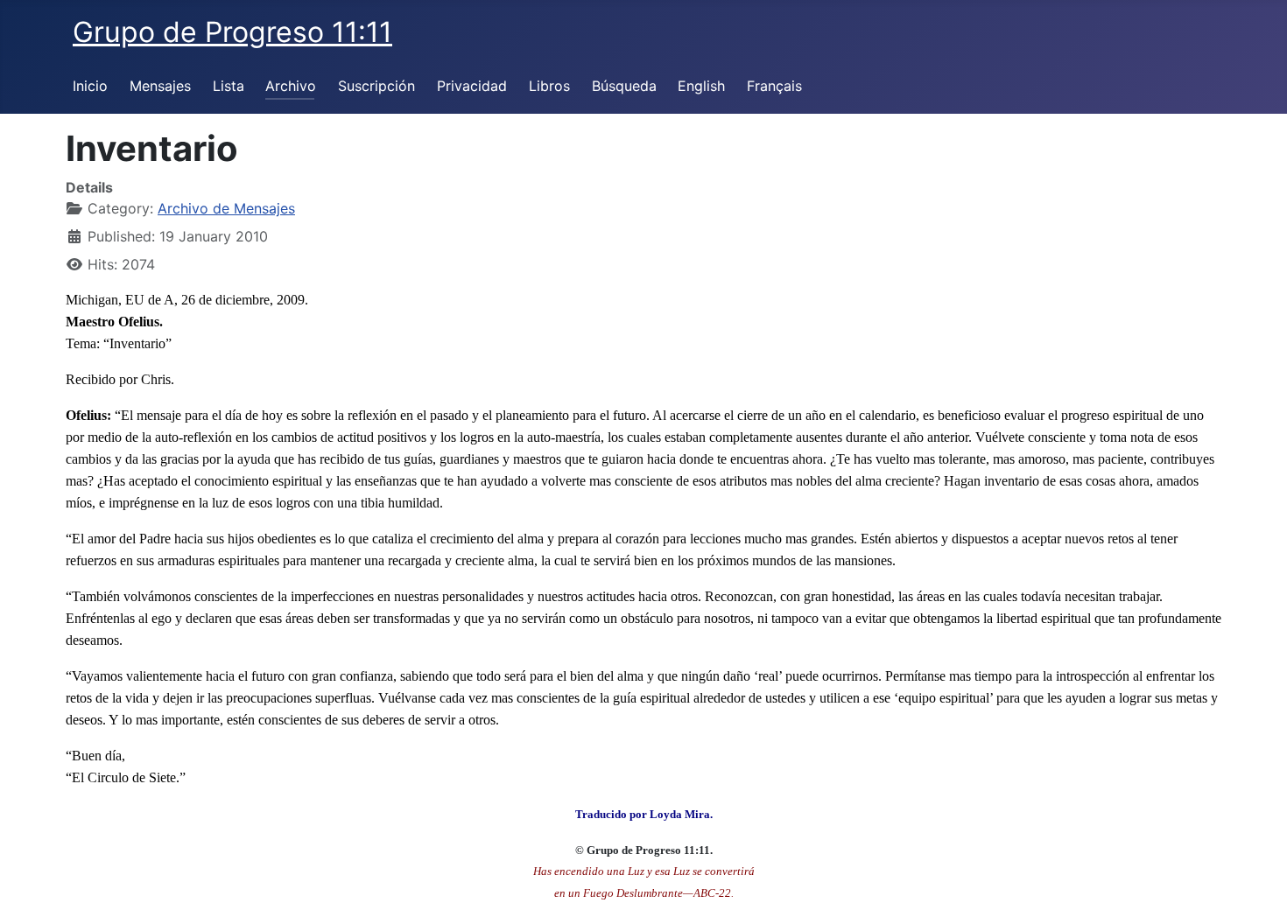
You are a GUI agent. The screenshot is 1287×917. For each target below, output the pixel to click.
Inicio (90, 85)
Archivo (290, 85)
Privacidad (472, 85)
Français (774, 85)
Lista (228, 85)
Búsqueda (624, 85)
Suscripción (376, 85)
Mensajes (160, 85)
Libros (549, 85)
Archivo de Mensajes (226, 208)
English (701, 85)
